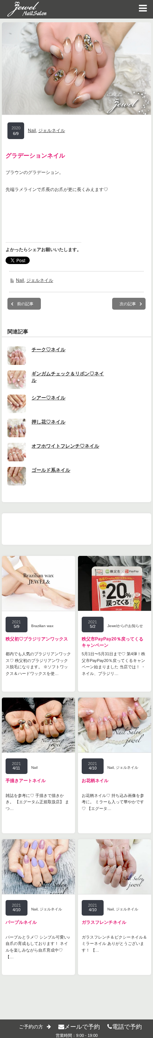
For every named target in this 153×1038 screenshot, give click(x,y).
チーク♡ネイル (48, 349)
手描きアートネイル (26, 780)
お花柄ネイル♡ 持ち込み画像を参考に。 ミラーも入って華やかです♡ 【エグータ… (113, 802)
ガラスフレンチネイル (104, 922)
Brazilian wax (42, 626)
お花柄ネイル (95, 780)
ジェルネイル (51, 130)
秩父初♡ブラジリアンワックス (37, 639)
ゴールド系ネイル (51, 470)
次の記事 (128, 303)
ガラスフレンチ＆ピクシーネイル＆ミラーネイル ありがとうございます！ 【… (114, 943)
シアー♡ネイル (48, 398)
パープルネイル (21, 922)
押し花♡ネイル (48, 422)
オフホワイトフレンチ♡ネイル (65, 446)
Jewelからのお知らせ (125, 626)
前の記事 (25, 303)
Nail (32, 130)
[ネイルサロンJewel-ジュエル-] (23, 9)
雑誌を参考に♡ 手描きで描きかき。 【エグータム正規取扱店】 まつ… (37, 802)
